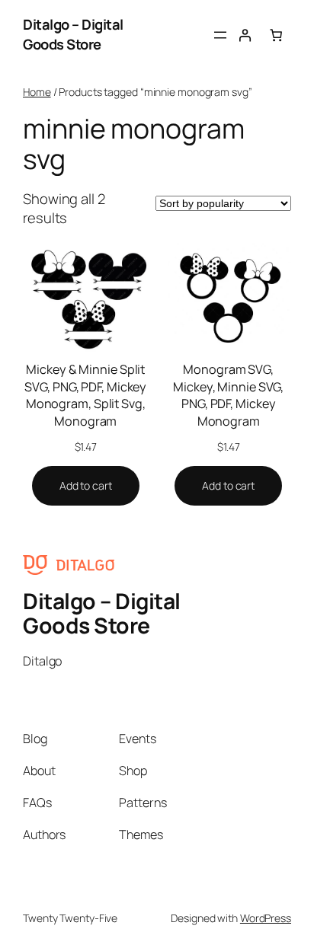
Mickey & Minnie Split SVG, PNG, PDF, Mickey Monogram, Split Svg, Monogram (85, 395)
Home (37, 92)
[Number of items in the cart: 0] (276, 34)
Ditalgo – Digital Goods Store (73, 34)
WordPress (265, 918)
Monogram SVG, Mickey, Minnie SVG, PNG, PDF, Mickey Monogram (228, 395)
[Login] (244, 34)
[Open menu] (220, 35)
